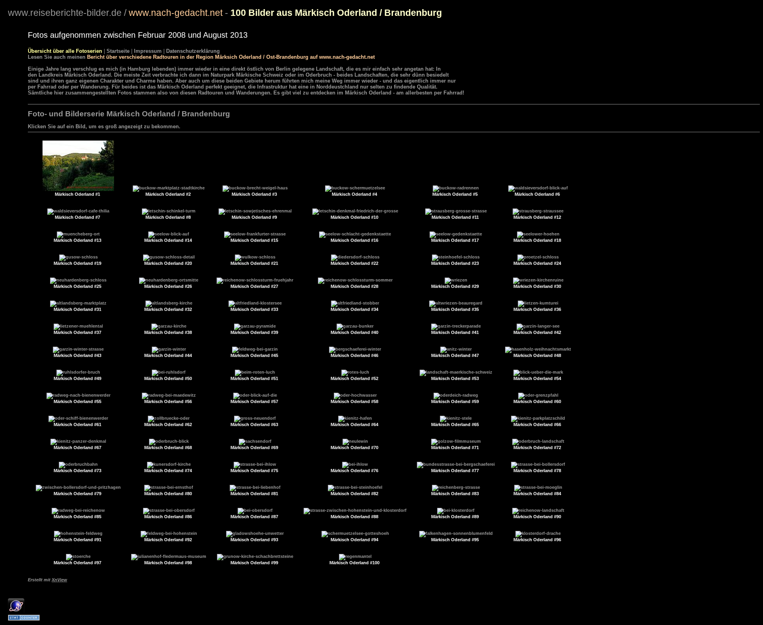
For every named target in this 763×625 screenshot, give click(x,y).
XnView (59, 579)
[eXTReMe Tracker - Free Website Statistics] (15, 612)
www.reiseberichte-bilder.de (65, 13)
